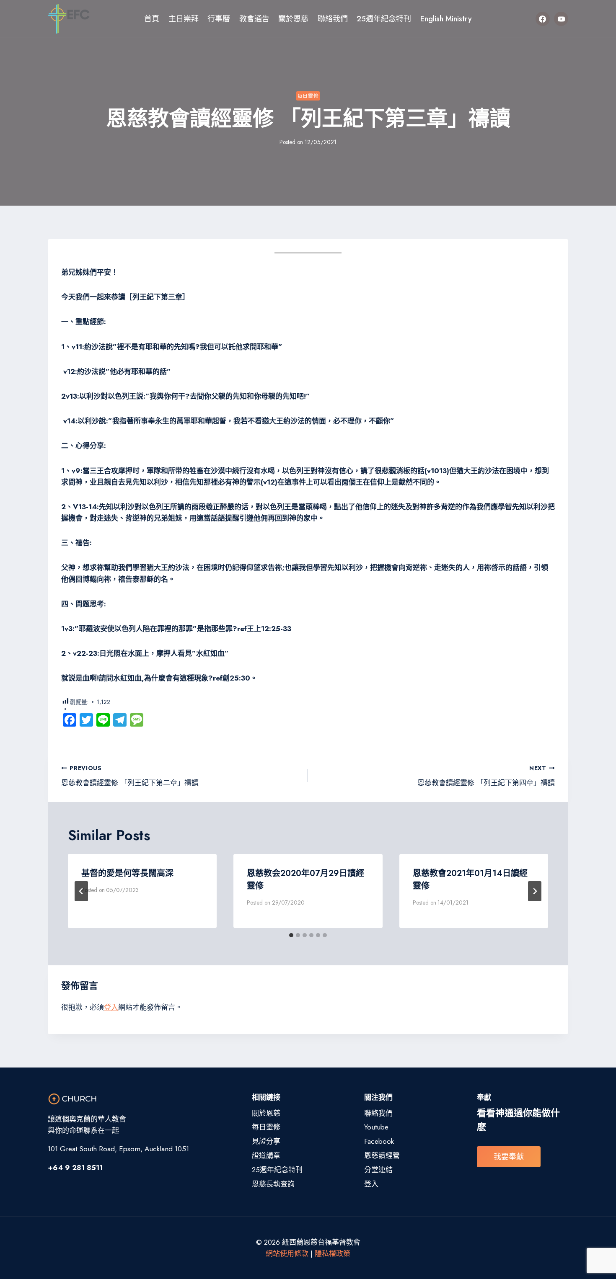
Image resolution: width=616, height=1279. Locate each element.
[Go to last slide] (81, 891)
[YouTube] (561, 19)
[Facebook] (543, 19)
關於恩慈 (293, 18)
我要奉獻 (509, 1156)
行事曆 (218, 18)
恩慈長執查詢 (273, 1184)
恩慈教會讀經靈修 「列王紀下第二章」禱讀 (130, 776)
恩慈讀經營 (382, 1155)
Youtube (376, 1127)
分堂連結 (378, 1170)
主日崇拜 (183, 18)
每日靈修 (308, 95)
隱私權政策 (332, 1253)
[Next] (534, 891)
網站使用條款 (287, 1253)
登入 (111, 1007)
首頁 (151, 18)
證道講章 (266, 1155)
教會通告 (254, 18)
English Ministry (446, 18)
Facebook (379, 1141)
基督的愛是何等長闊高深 (127, 873)
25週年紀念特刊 (384, 18)
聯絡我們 (333, 18)
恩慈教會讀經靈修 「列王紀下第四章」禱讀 (486, 776)
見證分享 (266, 1141)
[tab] (291, 935)
